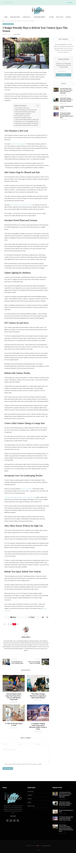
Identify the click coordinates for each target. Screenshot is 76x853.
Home (5, 17)
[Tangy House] (38, 10)
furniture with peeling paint (18, 144)
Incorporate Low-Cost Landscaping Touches (26, 121)
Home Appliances (15, 17)
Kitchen (51, 17)
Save (15, 623)
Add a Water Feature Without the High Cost (27, 123)
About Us (30, 798)
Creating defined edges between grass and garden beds (20, 497)
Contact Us (30, 795)
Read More (13, 816)
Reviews (68, 17)
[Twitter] (11, 624)
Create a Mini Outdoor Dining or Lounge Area (27, 119)
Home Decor (26, 17)
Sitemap (29, 802)
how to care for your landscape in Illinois (20, 205)
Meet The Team (31, 806)
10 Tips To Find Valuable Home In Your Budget (34, 662)
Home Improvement (39, 17)
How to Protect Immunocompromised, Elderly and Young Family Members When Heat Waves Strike (66, 828)
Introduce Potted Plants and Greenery (25, 112)
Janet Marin (17, 34)
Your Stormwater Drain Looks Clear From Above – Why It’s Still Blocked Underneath (66, 91)
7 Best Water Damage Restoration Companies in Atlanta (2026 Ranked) (38, 695)
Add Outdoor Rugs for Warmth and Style (26, 110)
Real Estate (59, 17)
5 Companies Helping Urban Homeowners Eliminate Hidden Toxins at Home (66, 115)
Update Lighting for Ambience (23, 114)
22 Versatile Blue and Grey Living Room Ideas (17, 662)
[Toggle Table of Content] (37, 105)
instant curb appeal (26, 489)
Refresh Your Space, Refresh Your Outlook (27, 125)
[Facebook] (8, 624)
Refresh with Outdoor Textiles (23, 117)
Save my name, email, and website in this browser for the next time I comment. (23, 764)
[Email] (17, 624)
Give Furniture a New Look (22, 108)
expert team (62, 44)
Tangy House (46, 845)
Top (38, 850)
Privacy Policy (31, 791)
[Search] (67, 2)
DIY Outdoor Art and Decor (22, 115)
